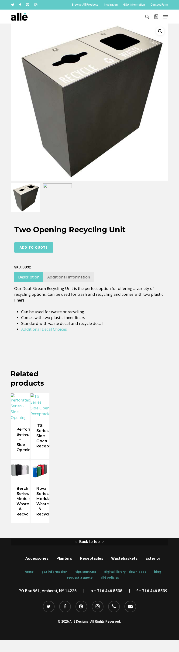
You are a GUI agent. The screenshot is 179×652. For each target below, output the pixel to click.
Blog (157, 571)
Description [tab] (28, 277)
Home (29, 571)
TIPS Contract (85, 571)
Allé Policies (109, 577)
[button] (165, 16)
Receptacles (91, 558)
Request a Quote (80, 577)
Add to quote (34, 247)
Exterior (152, 558)
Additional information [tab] (68, 277)
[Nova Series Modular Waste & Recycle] (40, 470)
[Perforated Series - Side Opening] (20, 406)
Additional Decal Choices (44, 329)
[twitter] (12, 4)
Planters (64, 558)
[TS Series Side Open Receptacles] (40, 405)
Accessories (36, 558)
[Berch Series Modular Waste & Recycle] (20, 470)
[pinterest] (28, 4)
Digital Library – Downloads (125, 571)
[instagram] (36, 4)
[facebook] (20, 4)
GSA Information (54, 571)
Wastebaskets (124, 558)
